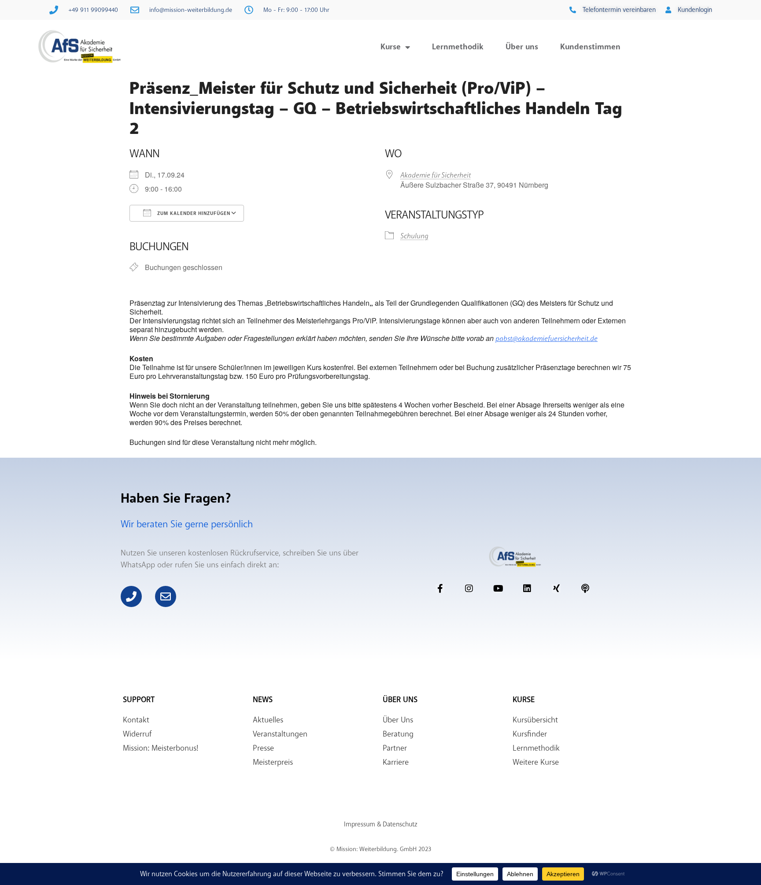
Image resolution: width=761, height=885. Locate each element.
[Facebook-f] (440, 588)
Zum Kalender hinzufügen (192, 213)
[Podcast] (585, 588)
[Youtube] (498, 588)
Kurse (390, 46)
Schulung (414, 236)
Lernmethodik (458, 46)
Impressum (359, 824)
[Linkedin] (527, 588)
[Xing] (556, 588)
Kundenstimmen (590, 46)
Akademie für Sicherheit (435, 175)
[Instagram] (469, 588)
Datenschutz (400, 824)
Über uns (522, 46)
